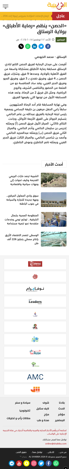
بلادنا (62, 403)
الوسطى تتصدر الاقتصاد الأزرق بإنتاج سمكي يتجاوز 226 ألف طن (22, 239)
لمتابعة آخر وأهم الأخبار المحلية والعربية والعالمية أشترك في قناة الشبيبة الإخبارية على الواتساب (34, 432)
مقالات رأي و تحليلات (18, 418)
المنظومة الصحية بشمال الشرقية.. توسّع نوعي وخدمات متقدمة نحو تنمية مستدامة (22, 219)
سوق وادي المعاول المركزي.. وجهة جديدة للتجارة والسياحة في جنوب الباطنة (22, 199)
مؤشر (61, 414)
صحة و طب (43, 420)
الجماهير (61, 39)
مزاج (46, 414)
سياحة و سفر (22, 403)
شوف (46, 403)
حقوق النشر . (21, 452)
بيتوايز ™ (23, 457)
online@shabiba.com (55, 443)
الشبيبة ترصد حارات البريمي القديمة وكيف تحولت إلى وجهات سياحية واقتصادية (24, 180)
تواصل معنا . (36, 452)
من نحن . (62, 452)
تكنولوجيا (24, 410)
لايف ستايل (42, 408)
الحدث (61, 408)
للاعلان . (50, 452)
